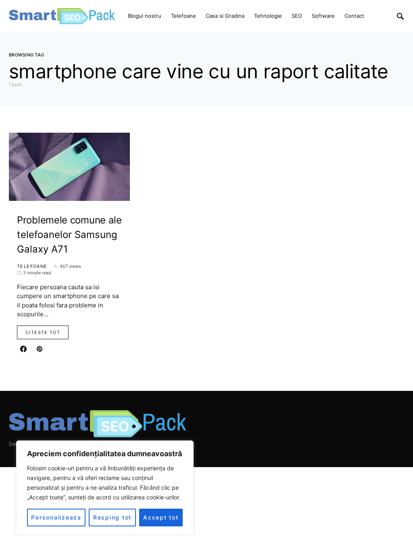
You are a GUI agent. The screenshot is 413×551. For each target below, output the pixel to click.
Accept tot (161, 517)
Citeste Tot (42, 332)
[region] (105, 487)
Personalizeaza (56, 517)
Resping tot (112, 517)
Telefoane (32, 266)
